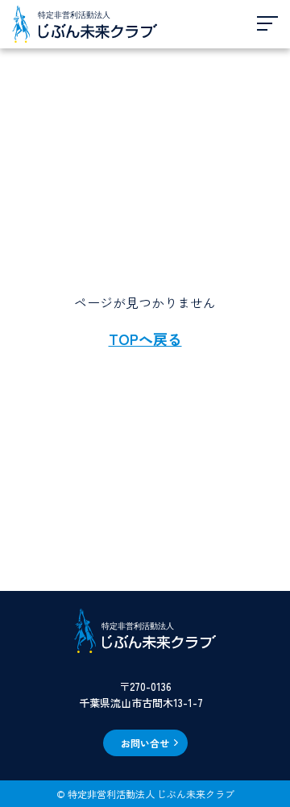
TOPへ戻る (145, 338)
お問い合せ (145, 743)
